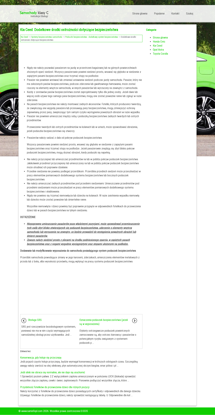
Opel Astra (158, 49)
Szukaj (189, 13)
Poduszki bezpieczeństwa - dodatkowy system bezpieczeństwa (91, 37)
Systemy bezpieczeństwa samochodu (46, 37)
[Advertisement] (81, 53)
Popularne (159, 13)
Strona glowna (139, 13)
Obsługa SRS (35, 320)
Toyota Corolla (160, 53)
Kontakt (175, 13)
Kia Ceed (24, 37)
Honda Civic (159, 41)
